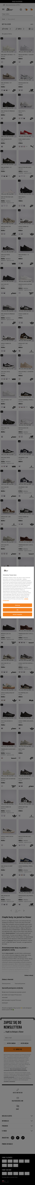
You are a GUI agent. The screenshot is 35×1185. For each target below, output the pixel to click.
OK (17, 609)
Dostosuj (17, 605)
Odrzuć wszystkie (17, 614)
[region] (17, 592)
